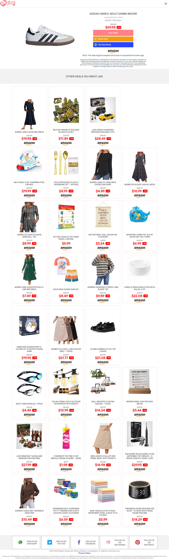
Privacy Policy (85, 553)
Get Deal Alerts (104, 45)
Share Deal (101, 39)
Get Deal (113, 33)
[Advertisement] (139, 116)
